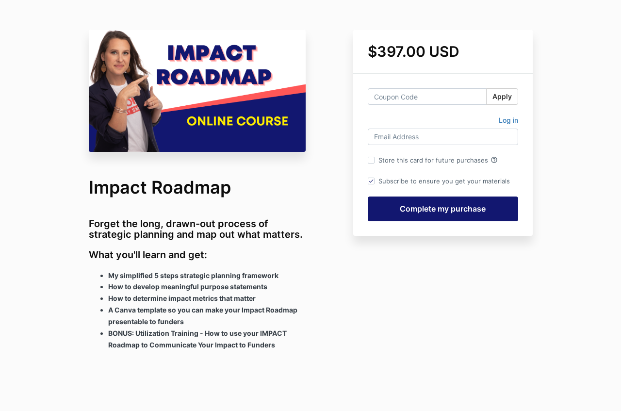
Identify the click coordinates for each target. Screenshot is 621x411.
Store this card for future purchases (438, 160)
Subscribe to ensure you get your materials (444, 181)
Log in (508, 120)
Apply (502, 96)
